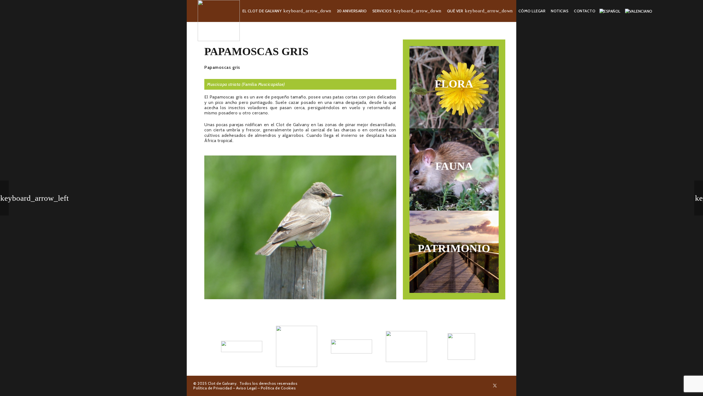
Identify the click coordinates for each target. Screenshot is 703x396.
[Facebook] (488, 385)
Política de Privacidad (212, 388)
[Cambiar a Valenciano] (639, 11)
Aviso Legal (246, 388)
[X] (495, 385)
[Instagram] (502, 385)
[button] (307, 11)
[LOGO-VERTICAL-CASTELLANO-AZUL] (296, 346)
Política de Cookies (278, 388)
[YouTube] (508, 385)
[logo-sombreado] (219, 20)
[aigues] (351, 346)
